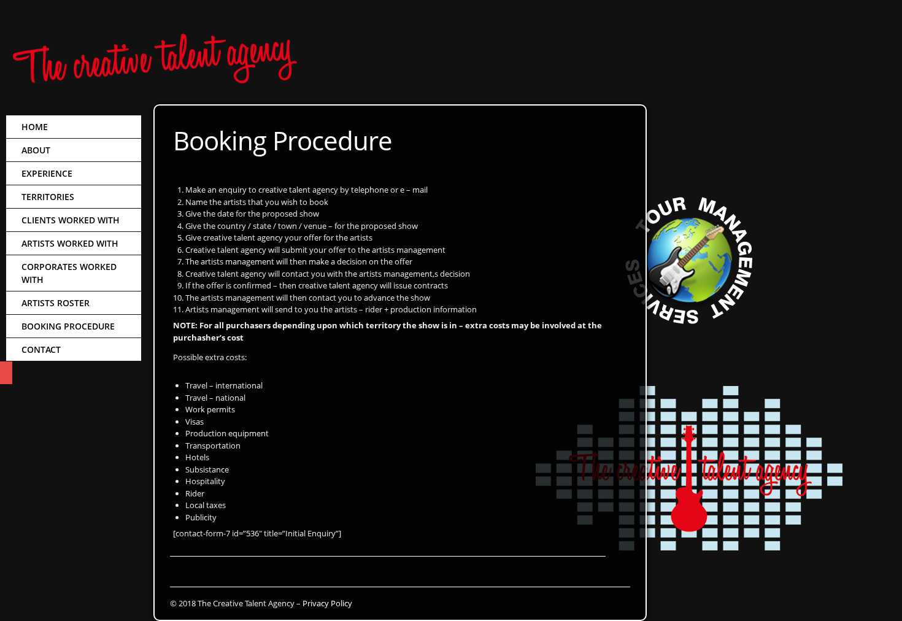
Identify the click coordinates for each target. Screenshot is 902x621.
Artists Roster (55, 303)
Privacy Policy (327, 603)
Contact (41, 349)
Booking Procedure (68, 326)
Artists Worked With (69, 243)
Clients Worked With (70, 220)
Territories (47, 196)
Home (34, 127)
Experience (46, 173)
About (35, 150)
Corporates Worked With (69, 273)
